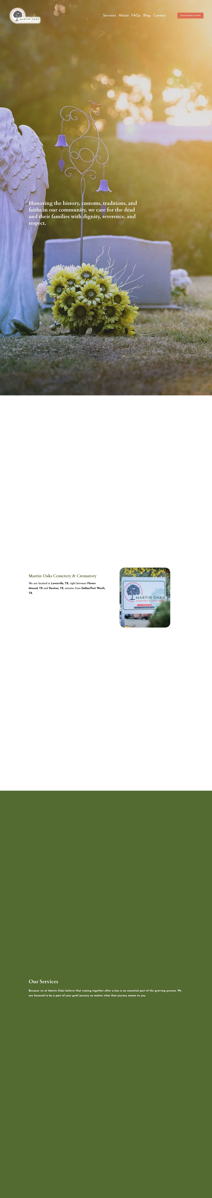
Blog (146, 15)
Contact (159, 15)
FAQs (135, 15)
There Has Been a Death (190, 15)
